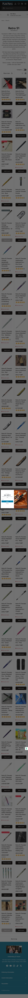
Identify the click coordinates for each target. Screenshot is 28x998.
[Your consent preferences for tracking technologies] (26, 748)
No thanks (7, 503)
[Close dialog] (26, 490)
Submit (7, 501)
